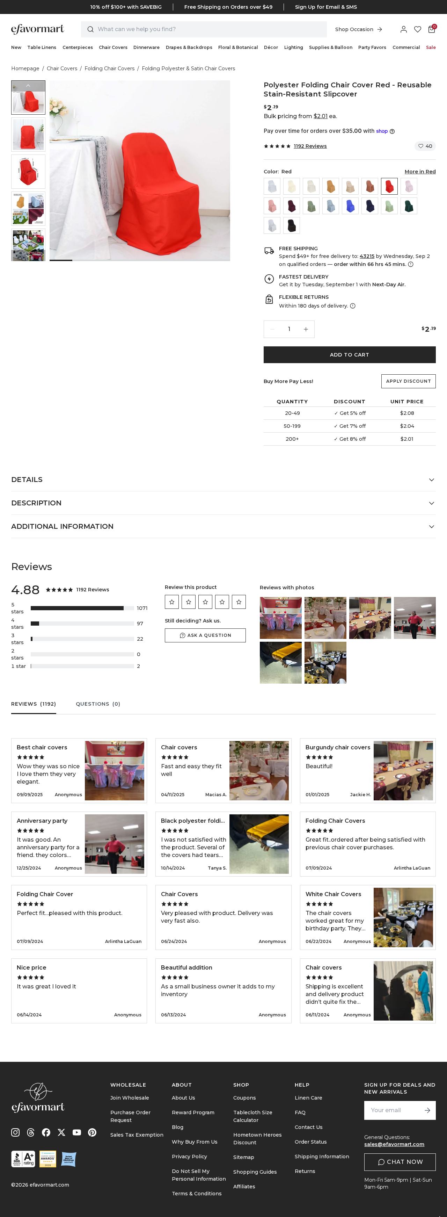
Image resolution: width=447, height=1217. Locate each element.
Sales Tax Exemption (136, 1135)
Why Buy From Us (195, 1142)
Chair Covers (113, 47)
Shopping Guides (255, 1172)
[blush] (409, 186)
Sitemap (243, 1157)
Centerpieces (78, 47)
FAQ (300, 1112)
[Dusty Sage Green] (311, 205)
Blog (177, 1127)
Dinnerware (146, 47)
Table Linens (41, 47)
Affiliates (244, 1186)
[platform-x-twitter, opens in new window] (61, 1132)
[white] (272, 186)
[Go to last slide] (28, 86)
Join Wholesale (129, 1098)
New (16, 47)
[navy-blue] (369, 205)
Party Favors (372, 47)
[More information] (410, 264)
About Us (183, 1098)
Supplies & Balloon (330, 47)
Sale (431, 47)
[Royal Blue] (350, 205)
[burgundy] (291, 205)
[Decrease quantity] (272, 329)
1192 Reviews (310, 146)
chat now (405, 1162)
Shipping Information (322, 1156)
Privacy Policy (189, 1156)
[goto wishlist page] (417, 29)
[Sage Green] (389, 205)
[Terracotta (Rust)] (369, 186)
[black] (291, 225)
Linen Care (308, 1098)
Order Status (311, 1142)
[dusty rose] (272, 205)
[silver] (272, 225)
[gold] (330, 186)
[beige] (291, 186)
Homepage (25, 68)
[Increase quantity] (306, 329)
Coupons (244, 1098)
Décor (271, 47)
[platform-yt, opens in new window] (77, 1132)
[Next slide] (28, 255)
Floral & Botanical (238, 47)
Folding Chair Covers (109, 68)
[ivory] (311, 186)
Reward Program (193, 1112)
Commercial (406, 47)
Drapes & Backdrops (189, 47)
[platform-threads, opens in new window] (31, 1132)
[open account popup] (404, 29)
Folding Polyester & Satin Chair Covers (188, 68)
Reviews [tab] (33, 704)
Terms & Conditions (197, 1193)
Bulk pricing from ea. (300, 116)
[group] (28, 97)
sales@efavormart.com (394, 1144)
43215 (367, 256)
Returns (305, 1171)
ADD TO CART (349, 355)
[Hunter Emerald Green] (409, 205)
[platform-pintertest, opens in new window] (92, 1132)
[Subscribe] (427, 1110)
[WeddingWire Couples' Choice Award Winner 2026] (47, 1159)
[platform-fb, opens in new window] (46, 1132)
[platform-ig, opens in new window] (15, 1132)
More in (420, 171)
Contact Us (309, 1127)
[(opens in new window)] (23, 1159)
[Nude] (350, 186)
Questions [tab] (98, 704)
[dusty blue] (330, 205)
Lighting (293, 47)
